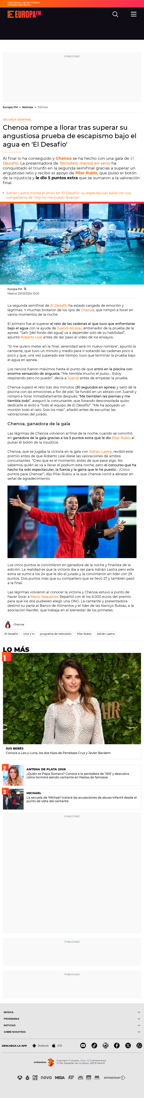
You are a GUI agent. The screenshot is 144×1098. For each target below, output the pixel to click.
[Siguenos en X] (128, 1047)
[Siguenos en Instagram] (105, 1047)
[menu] (133, 13)
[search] (115, 14)
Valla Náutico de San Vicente (24, 2)
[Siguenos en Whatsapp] (139, 1047)
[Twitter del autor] (25, 289)
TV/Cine (43, 107)
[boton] (106, 1012)
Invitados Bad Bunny (19, 4)
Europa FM (10, 107)
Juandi (73, 378)
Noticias (28, 107)
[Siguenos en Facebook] (117, 1047)
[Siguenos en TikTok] (94, 1047)
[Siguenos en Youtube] (83, 1047)
